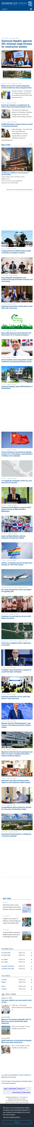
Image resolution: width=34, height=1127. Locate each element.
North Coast (6, 83)
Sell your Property (28, 189)
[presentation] (29, 144)
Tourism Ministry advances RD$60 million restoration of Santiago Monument (11, 934)
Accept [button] (17, 1122)
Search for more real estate (14, 189)
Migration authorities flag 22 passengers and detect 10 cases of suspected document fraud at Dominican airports (16, 754)
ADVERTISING (12, 1088)
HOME (5, 1088)
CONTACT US (21, 1088)
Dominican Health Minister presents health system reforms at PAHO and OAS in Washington (16, 509)
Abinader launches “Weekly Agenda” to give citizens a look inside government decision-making (16, 725)
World (3, 478)
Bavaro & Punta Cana (9, 587)
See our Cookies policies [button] (11, 1117)
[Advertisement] (18, 20)
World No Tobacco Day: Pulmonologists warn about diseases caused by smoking (12, 907)
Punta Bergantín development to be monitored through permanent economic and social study (17, 279)
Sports (4, 534)
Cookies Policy (26, 1092)
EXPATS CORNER (10, 994)
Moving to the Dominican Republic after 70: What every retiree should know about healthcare (16, 1021)
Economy (4, 38)
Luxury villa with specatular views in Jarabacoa (16, 172)
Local (3, 103)
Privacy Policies (16, 1092)
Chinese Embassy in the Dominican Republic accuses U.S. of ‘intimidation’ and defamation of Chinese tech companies (17, 454)
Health (4, 505)
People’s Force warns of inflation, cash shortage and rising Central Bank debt (11, 921)
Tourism (4, 275)
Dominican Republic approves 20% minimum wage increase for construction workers (16, 44)
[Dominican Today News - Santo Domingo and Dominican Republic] (17, 4)
